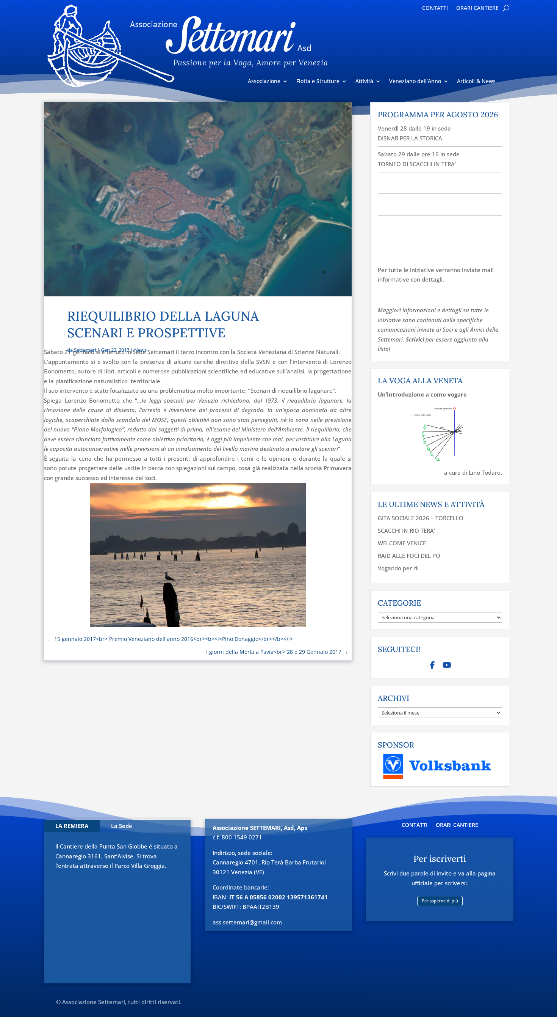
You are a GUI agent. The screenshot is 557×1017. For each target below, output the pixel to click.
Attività (364, 82)
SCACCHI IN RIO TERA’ (406, 530)
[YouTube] (447, 665)
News (140, 349)
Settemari (85, 349)
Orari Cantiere (477, 8)
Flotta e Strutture (318, 82)
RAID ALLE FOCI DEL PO (409, 555)
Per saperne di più (440, 901)
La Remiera (71, 826)
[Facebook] (432, 665)
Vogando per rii (398, 568)
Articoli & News (476, 82)
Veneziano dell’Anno (415, 82)
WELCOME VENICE (402, 543)
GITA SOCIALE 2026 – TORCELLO (420, 518)
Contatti (435, 8)
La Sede (121, 826)
